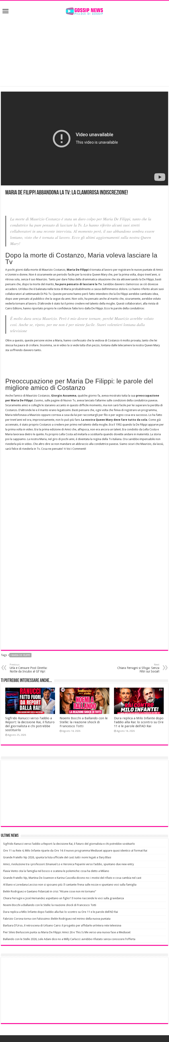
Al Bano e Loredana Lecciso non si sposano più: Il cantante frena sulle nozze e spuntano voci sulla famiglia (69, 884)
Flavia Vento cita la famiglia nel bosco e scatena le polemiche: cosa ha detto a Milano (56, 871)
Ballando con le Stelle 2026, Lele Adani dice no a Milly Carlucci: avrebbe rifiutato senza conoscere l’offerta (69, 939)
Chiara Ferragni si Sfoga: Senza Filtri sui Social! (138, 668)
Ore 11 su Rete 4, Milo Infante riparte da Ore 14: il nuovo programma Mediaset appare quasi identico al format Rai (75, 850)
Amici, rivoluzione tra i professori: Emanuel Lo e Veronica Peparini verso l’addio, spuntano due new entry (68, 864)
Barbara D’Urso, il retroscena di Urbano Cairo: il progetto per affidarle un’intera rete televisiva (62, 925)
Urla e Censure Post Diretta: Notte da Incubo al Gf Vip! (28, 668)
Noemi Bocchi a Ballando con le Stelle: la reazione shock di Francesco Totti (84, 722)
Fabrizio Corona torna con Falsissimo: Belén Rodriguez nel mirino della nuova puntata (56, 918)
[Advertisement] (84, 51)
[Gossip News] (84, 10)
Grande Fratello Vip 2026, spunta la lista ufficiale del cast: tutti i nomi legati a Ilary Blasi (57, 857)
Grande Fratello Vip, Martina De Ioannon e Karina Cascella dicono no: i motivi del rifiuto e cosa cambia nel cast (72, 877)
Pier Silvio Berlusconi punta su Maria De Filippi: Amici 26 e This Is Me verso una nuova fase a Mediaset (66, 932)
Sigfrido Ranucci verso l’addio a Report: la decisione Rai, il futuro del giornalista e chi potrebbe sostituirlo (30, 724)
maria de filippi (20, 655)
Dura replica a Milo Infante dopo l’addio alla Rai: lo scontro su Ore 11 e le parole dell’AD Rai (138, 722)
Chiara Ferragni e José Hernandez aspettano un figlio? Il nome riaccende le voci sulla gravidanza (63, 898)
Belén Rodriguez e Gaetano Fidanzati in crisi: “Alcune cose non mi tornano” (49, 891)
